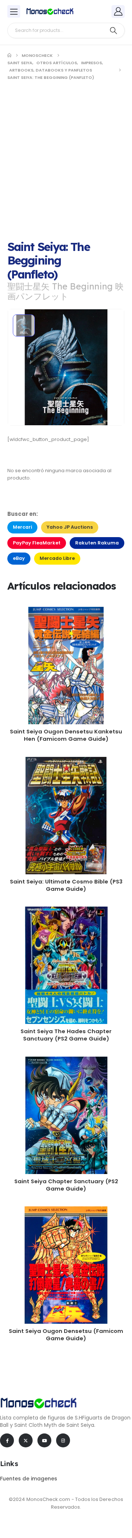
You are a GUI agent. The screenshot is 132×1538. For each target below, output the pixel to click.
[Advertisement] (66, 157)
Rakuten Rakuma (97, 543)
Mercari (22, 527)
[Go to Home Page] (9, 55)
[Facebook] (7, 1440)
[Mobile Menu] (13, 11)
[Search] (113, 30)
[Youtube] (44, 1440)
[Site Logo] (50, 11)
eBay (19, 558)
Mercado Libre (57, 558)
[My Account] (118, 11)
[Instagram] (63, 1440)
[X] (26, 1440)
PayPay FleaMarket (36, 543)
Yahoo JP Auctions (70, 527)
